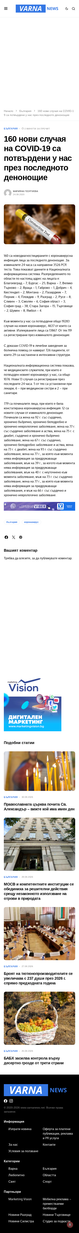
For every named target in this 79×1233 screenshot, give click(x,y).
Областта (49, 1175)
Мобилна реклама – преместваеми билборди (57, 1203)
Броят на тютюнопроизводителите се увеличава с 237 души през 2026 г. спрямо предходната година (38, 978)
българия (11, 522)
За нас (13, 1144)
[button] (6, 8)
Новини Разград (19, 1215)
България (25, 110)
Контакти (49, 1144)
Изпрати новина (19, 1129)
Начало (8, 110)
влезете (24, 558)
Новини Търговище (57, 1215)
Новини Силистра (21, 1221)
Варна (12, 1168)
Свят (12, 1181)
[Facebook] (5, 1101)
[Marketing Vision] (32, 702)
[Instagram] (11, 1101)
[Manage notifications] (70, 1225)
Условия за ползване (23, 1151)
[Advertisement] (39, 65)
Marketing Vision (20, 1199)
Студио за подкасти (56, 1221)
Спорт (47, 1181)
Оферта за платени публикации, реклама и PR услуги (58, 1133)
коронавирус (31, 522)
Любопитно (16, 1175)
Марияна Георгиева (25, 191)
